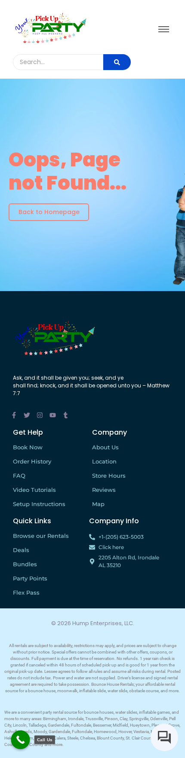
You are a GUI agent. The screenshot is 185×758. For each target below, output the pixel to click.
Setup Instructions (39, 503)
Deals (21, 549)
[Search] (117, 62)
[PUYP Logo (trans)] (55, 338)
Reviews (104, 489)
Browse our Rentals (41, 535)
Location (104, 461)
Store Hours (109, 475)
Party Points (30, 578)
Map (98, 503)
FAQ (19, 475)
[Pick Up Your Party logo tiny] (50, 28)
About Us (105, 447)
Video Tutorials (34, 489)
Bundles (25, 564)
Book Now (28, 447)
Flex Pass (26, 592)
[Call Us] (20, 739)
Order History (32, 461)
